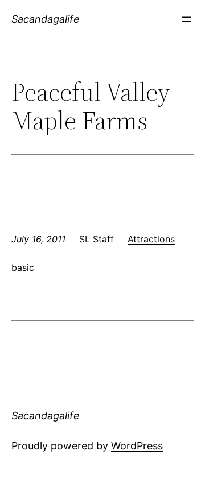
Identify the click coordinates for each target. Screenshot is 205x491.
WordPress (137, 446)
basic (22, 267)
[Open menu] (187, 19)
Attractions (151, 239)
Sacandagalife (45, 19)
